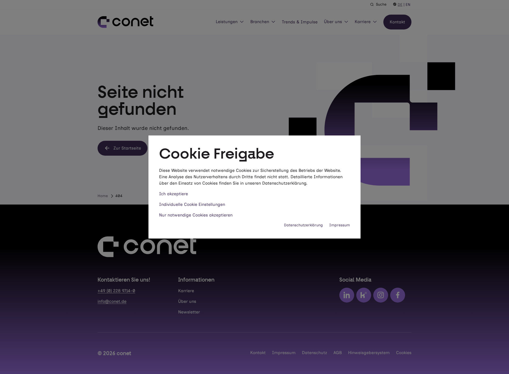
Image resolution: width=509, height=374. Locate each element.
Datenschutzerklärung (303, 225)
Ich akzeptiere (173, 193)
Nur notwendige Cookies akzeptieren (195, 215)
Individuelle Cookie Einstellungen (192, 204)
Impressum (339, 225)
